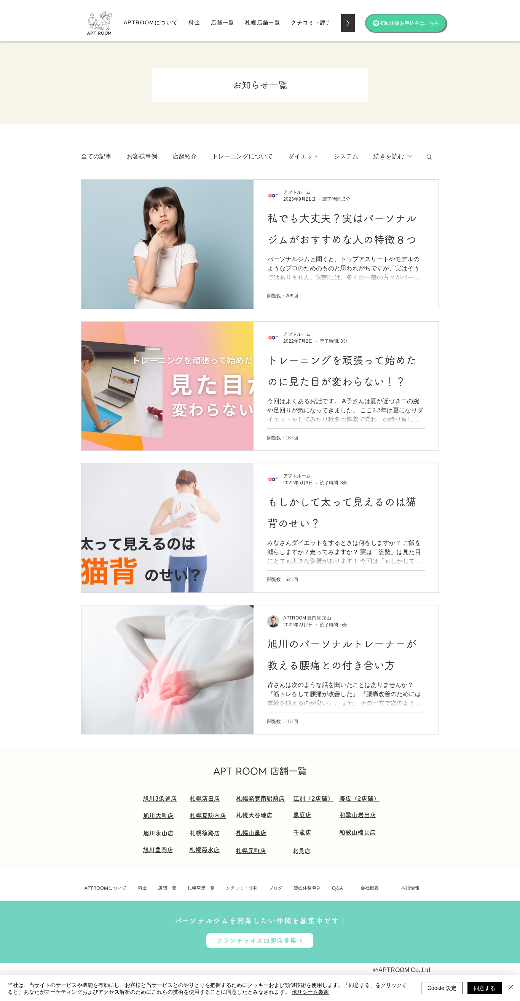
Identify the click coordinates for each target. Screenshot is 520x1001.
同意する (484, 987)
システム (346, 156)
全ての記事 (96, 156)
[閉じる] (510, 988)
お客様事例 (142, 156)
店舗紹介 (184, 156)
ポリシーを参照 (310, 991)
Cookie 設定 (441, 987)
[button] (194, 23)
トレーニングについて (242, 156)
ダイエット (303, 156)
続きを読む (388, 156)
